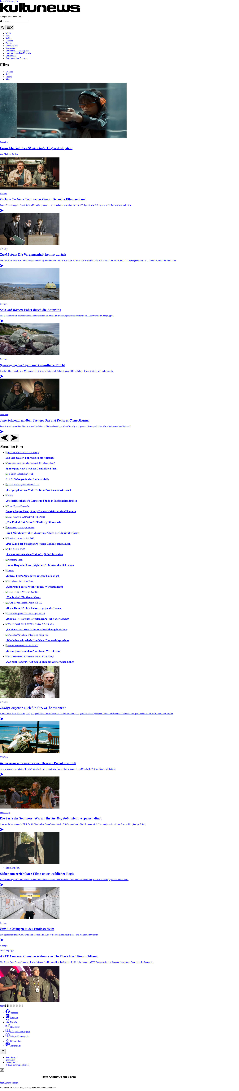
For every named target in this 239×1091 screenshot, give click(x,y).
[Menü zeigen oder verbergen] (10, 27)
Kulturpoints (15, 1041)
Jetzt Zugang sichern (9, 1083)
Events (8, 43)
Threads (13, 1022)
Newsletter (10, 48)
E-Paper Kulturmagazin (20, 1031)
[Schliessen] (2, 1070)
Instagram (14, 1017)
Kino (8, 79)
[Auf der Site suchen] (2, 28)
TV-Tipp (9, 72)
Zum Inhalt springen (9, 1)
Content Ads (15, 1046)
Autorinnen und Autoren (16, 58)
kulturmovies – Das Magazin (18, 53)
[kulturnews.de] (40, 12)
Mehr (2, 1006)
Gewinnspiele (12, 45)
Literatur (9, 41)
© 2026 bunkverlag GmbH (17, 1065)
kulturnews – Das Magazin (17, 50)
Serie (8, 74)
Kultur (8, 38)
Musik (8, 33)
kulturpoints (11, 55)
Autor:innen (11, 1057)
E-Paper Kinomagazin (19, 1036)
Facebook (14, 1013)
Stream (9, 77)
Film (8, 36)
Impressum (10, 1060)
